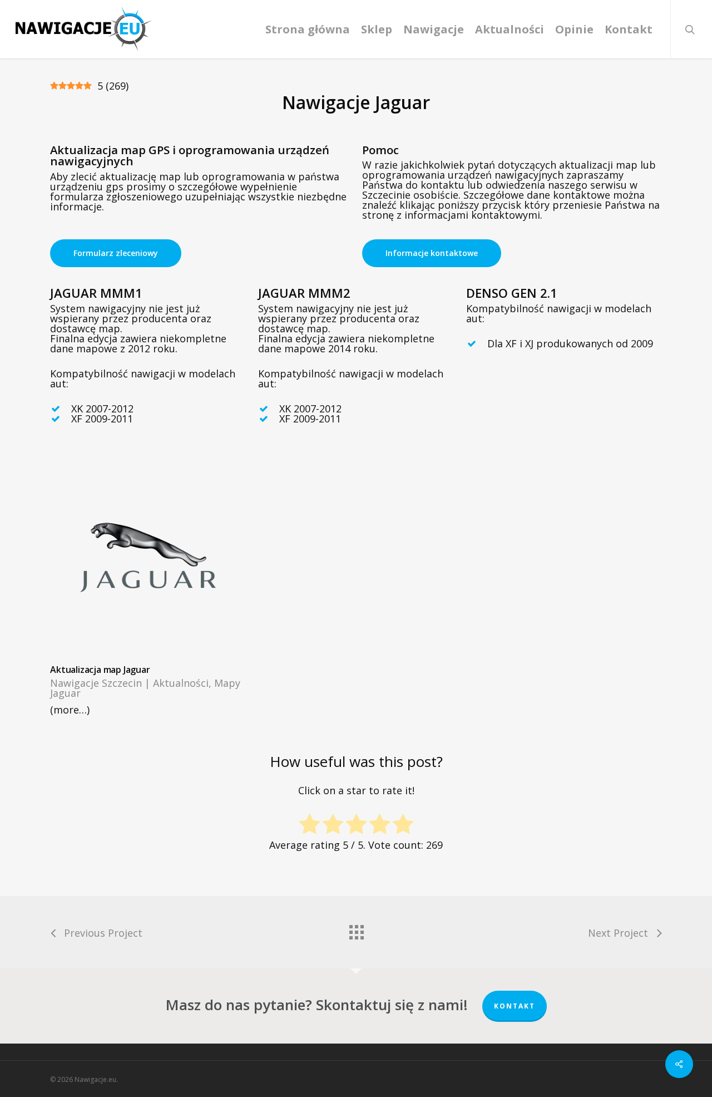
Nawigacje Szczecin (96, 683)
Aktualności (181, 683)
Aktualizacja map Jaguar (100, 669)
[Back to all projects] (356, 929)
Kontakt (514, 1006)
